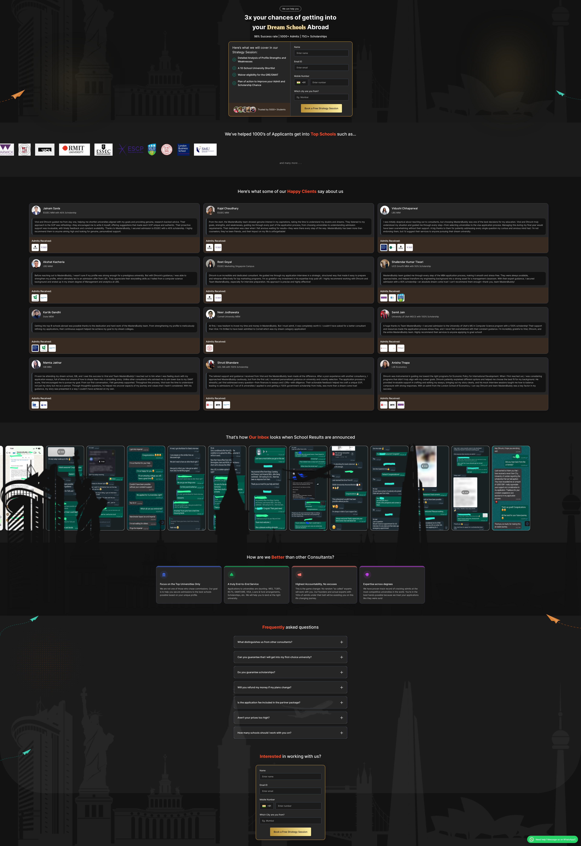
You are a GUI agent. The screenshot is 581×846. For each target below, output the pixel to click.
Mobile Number (301, 76)
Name (297, 47)
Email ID (298, 61)
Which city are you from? (306, 91)
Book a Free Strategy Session (321, 108)
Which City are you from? (272, 814)
